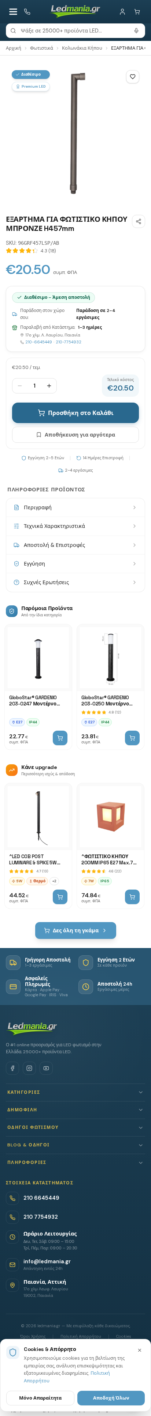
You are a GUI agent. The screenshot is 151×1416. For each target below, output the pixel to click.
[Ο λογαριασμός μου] (122, 11)
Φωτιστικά (41, 48)
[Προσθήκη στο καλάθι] (60, 738)
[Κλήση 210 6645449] (27, 11)
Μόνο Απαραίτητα (40, 1398)
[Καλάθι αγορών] (137, 12)
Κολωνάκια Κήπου (82, 48)
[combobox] (75, 30)
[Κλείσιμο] (140, 1350)
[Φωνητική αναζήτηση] (136, 31)
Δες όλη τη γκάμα (76, 930)
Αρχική (13, 48)
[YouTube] (46, 1068)
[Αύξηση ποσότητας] (49, 385)
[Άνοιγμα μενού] (13, 11)
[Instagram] (29, 1068)
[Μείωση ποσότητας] (19, 385)
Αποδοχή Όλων (111, 1398)
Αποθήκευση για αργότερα (80, 434)
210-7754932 (68, 342)
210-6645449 (38, 342)
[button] (75, 1092)
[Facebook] (12, 1068)
